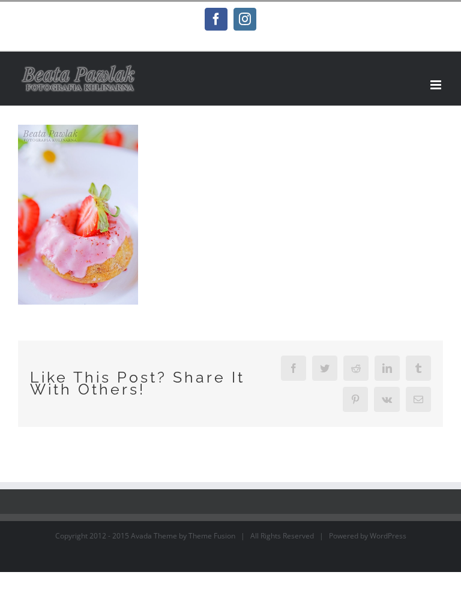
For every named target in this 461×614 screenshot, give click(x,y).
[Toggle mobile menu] (436, 85)
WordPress (388, 536)
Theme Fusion (211, 536)
